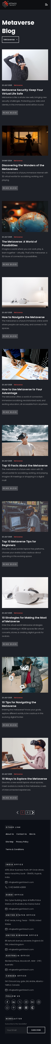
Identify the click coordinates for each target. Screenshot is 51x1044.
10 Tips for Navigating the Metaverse (19, 704)
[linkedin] (13, 1002)
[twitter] (20, 1002)
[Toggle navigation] (46, 5)
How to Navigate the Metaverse (23, 317)
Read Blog (10, 112)
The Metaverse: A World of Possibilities (19, 243)
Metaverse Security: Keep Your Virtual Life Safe (22, 91)
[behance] (32, 1002)
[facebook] (7, 1002)
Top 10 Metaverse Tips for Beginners (19, 543)
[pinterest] (13, 1007)
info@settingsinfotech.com (21, 882)
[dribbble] (38, 1002)
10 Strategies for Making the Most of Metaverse (24, 619)
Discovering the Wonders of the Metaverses (23, 167)
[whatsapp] (7, 1007)
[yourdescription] (32, 1007)
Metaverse (9, 39)
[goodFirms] (26, 1007)
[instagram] (26, 1002)
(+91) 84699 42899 (17, 887)
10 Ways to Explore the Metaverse (24, 779)
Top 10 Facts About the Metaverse (25, 465)
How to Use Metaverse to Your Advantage (22, 391)
